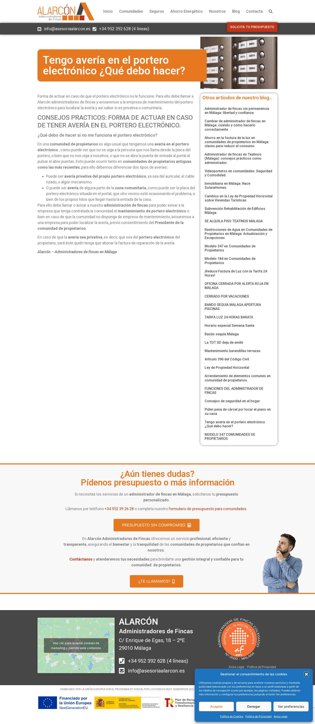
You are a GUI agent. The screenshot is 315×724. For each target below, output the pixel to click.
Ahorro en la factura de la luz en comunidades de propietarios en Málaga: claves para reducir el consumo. (237, 142)
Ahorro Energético (186, 11)
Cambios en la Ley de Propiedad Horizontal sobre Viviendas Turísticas (239, 198)
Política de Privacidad (258, 716)
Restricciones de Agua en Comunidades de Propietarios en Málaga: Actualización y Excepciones (238, 234)
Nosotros (217, 11)
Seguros (156, 11)
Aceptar (216, 706)
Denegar (253, 706)
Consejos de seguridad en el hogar (232, 401)
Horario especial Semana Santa (229, 325)
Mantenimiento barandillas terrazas (233, 351)
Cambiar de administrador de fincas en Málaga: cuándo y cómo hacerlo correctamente (235, 125)
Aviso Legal (280, 716)
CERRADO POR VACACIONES (227, 296)
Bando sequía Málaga (222, 334)
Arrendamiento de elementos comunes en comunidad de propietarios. (238, 378)
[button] (306, 674)
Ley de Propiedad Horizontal (227, 368)
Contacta (254, 11)
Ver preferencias (291, 706)
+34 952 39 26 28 (119, 508)
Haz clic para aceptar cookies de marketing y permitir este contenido (76, 645)
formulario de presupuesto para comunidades (207, 508)
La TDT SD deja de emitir (224, 342)
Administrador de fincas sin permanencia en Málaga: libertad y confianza (237, 111)
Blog (236, 11)
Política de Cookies (231, 716)
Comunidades (131, 11)
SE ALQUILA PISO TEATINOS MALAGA (234, 221)
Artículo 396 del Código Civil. (227, 359)
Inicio (108, 11)
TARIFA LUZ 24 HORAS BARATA (229, 317)
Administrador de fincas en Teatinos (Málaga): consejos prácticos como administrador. (233, 158)
